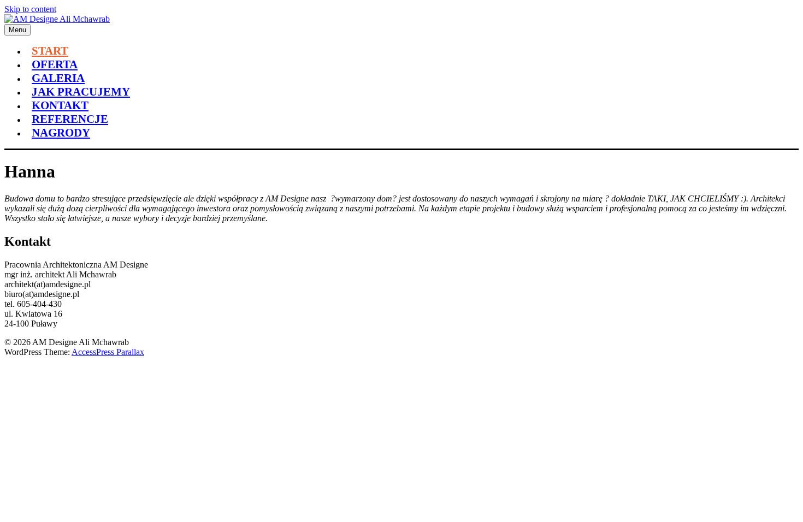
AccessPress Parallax (108, 352)
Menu (17, 30)
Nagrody (61, 132)
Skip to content (30, 9)
